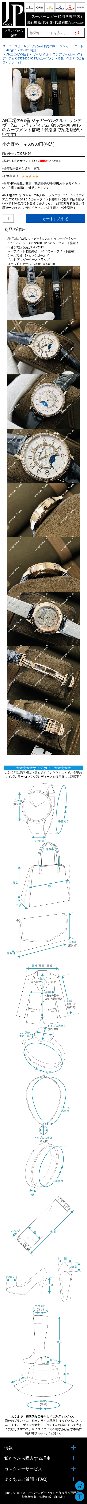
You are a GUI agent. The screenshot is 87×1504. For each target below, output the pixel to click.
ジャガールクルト (71, 46)
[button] (79, 32)
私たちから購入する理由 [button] (27, 1458)
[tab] (43, 1447)
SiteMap (59, 1496)
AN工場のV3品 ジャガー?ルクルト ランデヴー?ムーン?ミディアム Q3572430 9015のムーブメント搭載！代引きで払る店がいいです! (43, 58)
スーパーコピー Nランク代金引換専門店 (29, 46)
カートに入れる (55, 218)
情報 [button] (8, 1447)
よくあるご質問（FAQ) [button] (26, 1479)
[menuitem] (13, 33)
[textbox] (51, 32)
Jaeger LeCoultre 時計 (21, 50)
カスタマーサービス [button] (23, 1469)
